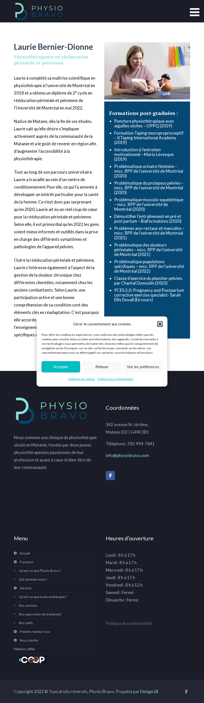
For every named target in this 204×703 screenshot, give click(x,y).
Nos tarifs (26, 623)
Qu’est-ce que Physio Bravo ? (40, 571)
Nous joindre (29, 640)
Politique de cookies (81, 379)
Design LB (149, 691)
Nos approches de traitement (40, 614)
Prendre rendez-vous (35, 632)
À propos (26, 562)
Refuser (102, 367)
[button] (159, 323)
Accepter (60, 367)
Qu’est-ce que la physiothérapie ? (43, 597)
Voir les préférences (143, 367)
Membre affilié (24, 649)
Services (26, 588)
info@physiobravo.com (127, 455)
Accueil (25, 553)
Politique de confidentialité (115, 379)
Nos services (28, 605)
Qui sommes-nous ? (33, 579)
